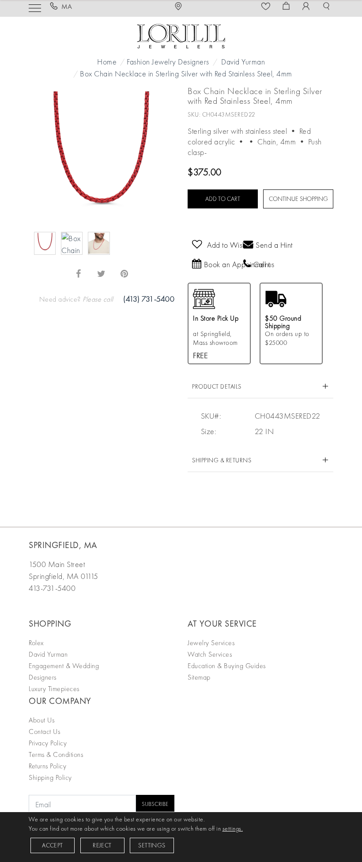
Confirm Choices (181, 499)
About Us (41, 720)
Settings (151, 845)
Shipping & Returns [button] (221, 460)
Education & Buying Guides (227, 665)
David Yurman (243, 62)
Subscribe (155, 804)
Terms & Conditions (56, 754)
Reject (102, 845)
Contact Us (44, 731)
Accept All (237, 499)
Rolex (36, 642)
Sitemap (199, 677)
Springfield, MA (63, 545)
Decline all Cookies (124, 499)
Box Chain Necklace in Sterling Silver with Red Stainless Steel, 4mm (186, 73)
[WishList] (267, 6)
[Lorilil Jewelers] (181, 35)
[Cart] (287, 6)
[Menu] (35, 7)
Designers (43, 677)
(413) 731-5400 (148, 299)
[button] (327, 6)
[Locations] (181, 6)
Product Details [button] (216, 386)
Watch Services (210, 654)
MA (66, 6)
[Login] (307, 6)
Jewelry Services (211, 642)
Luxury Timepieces (54, 688)
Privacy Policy (48, 743)
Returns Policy (47, 766)
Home (107, 62)
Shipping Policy (50, 777)
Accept (52, 845)
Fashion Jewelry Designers (168, 62)
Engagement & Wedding (64, 665)
